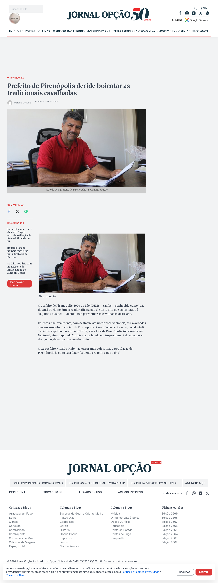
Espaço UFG (17, 546)
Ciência (13, 521)
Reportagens (167, 31)
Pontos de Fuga (121, 534)
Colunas (43, 31)
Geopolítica (67, 521)
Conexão (15, 526)
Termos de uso (90, 492)
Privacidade (52, 492)
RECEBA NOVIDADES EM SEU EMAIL (155, 483)
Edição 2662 (169, 542)
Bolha (13, 517)
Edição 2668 (170, 517)
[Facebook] (180, 13)
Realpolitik (117, 538)
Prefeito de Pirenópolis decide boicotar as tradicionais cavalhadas (68, 89)
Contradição (17, 530)
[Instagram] (187, 13)
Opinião (184, 31)
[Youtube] (194, 13)
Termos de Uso (15, 575)
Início (14, 31)
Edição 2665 (169, 530)
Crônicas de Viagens (22, 542)
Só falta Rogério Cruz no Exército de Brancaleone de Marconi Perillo (19, 268)
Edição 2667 (170, 521)
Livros (64, 542)
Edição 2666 (170, 526)
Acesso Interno (130, 492)
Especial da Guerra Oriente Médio (81, 513)
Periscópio (117, 526)
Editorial (27, 31)
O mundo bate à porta (125, 517)
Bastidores (76, 31)
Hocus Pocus (68, 534)
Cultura (114, 31)
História (65, 530)
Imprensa (129, 31)
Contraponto (17, 534)
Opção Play (146, 31)
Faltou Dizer (68, 517)
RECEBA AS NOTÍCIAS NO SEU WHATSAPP (97, 483)
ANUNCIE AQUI (195, 483)
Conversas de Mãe (21, 538)
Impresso (58, 31)
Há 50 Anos (200, 31)
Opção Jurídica (120, 521)
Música (115, 513)
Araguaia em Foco (21, 513)
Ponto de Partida (121, 530)
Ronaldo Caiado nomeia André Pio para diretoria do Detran (17, 253)
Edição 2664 (170, 534)
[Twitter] (200, 13)
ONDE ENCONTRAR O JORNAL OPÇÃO (38, 483)
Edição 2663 (169, 538)
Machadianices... (70, 546)
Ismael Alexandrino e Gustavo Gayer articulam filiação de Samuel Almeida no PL (19, 235)
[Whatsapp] (207, 13)
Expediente (18, 492)
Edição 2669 (170, 513)
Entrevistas (96, 31)
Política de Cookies (132, 571)
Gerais (64, 526)
